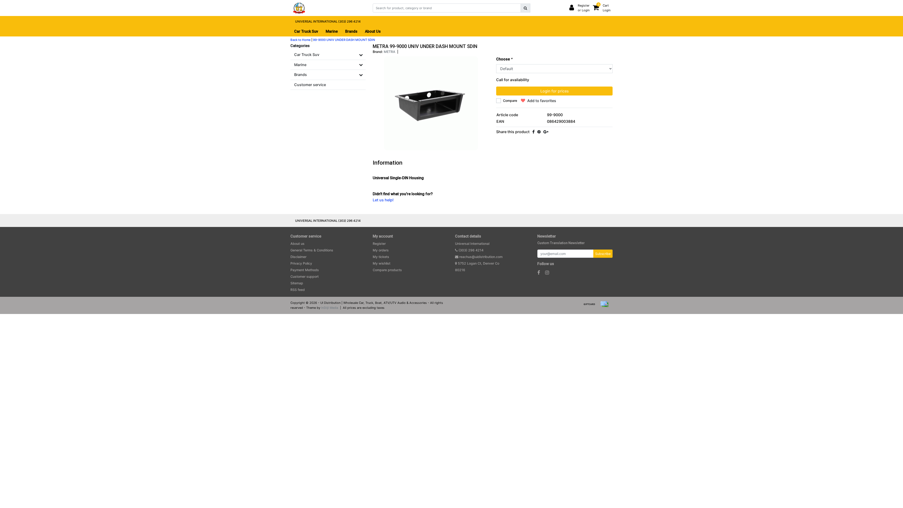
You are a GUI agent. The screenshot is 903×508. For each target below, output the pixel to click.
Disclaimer (298, 257)
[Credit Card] (605, 306)
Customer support (304, 276)
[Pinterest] (539, 131)
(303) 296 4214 (470, 250)
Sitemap (296, 283)
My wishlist (381, 263)
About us (297, 244)
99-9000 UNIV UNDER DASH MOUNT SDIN (344, 40)
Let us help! (383, 200)
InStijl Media (329, 308)
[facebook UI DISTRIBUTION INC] (538, 272)
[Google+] (545, 131)
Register (379, 244)
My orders (381, 250)
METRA (389, 52)
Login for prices (554, 91)
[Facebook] (533, 131)
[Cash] (590, 306)
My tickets (381, 257)
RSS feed (297, 290)
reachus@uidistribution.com (481, 257)
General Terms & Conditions (311, 250)
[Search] (525, 8)
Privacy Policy (301, 263)
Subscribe (603, 254)
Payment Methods (304, 270)
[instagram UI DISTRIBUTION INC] (547, 272)
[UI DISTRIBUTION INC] (299, 8)
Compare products (387, 270)
